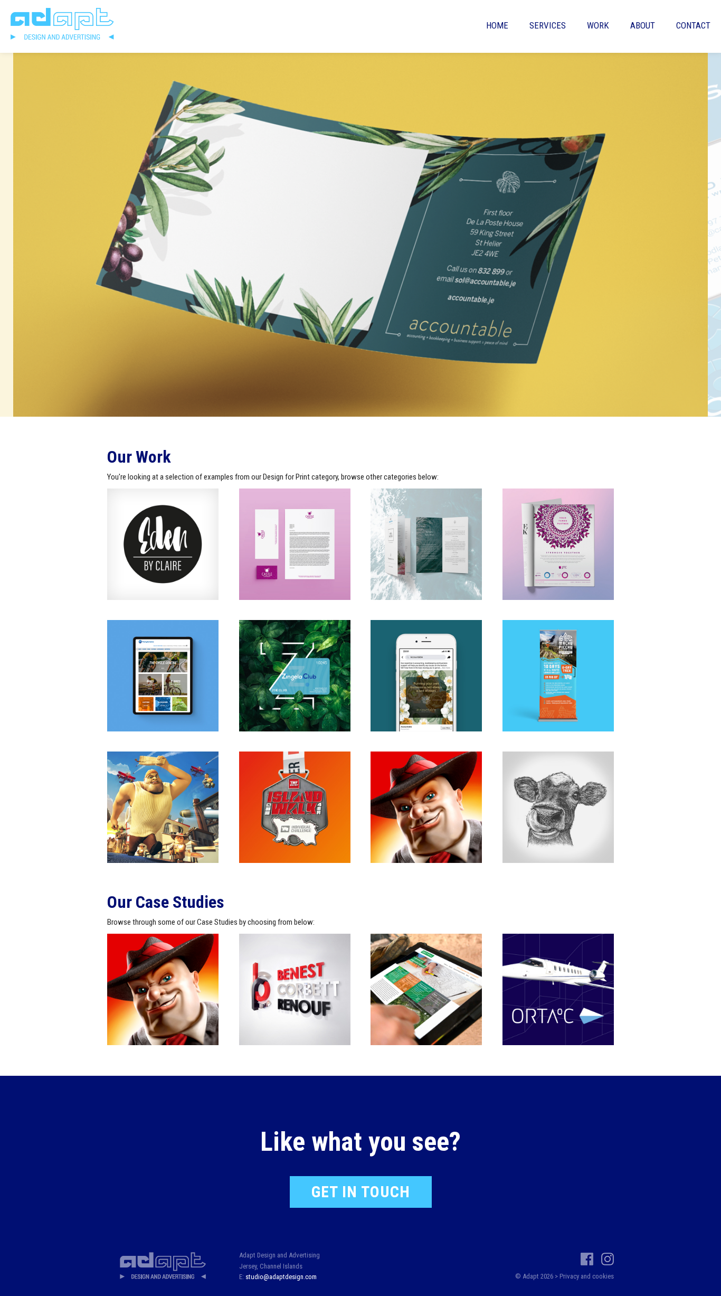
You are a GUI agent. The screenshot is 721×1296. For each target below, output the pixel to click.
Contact (693, 25)
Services (547, 25)
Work (598, 25)
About (642, 25)
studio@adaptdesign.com (281, 1277)
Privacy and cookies (586, 1276)
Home (497, 25)
